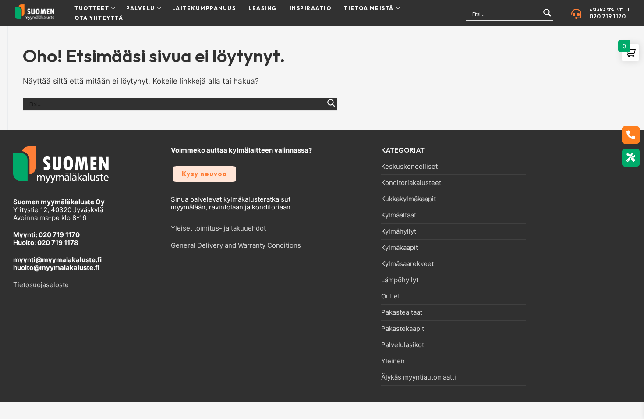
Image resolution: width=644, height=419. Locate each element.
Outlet (390, 296)
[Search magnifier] (547, 16)
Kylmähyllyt (398, 231)
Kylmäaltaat (398, 215)
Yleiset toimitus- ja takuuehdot (218, 228)
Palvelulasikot (402, 345)
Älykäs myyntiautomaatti (418, 377)
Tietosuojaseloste (41, 285)
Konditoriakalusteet (411, 183)
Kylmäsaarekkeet (407, 264)
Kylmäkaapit (399, 248)
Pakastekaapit (402, 329)
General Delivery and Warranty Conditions (236, 245)
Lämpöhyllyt (399, 280)
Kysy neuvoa (204, 174)
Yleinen (393, 361)
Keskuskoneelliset (409, 166)
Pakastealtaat (401, 312)
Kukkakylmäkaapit (408, 199)
